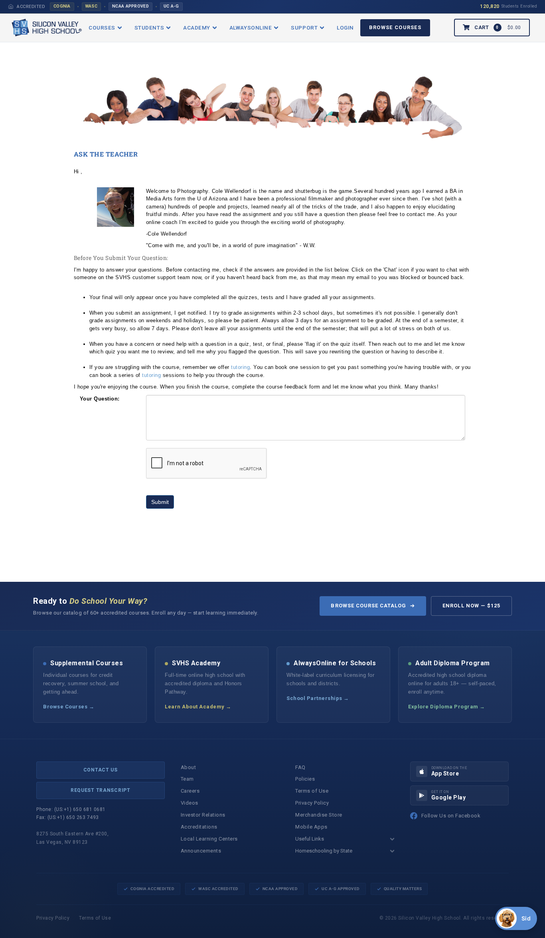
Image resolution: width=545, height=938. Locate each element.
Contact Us (100, 770)
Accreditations (199, 827)
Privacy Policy (312, 803)
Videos (189, 803)
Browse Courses (395, 27)
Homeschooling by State (323, 851)
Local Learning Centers (209, 839)
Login (345, 27)
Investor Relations (203, 815)
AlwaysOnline (250, 27)
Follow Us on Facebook (451, 816)
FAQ (300, 767)
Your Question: (100, 399)
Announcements (201, 851)
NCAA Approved (130, 6)
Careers (190, 791)
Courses (102, 27)
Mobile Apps (311, 827)
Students (149, 27)
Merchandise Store (318, 815)
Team (187, 779)
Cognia (62, 6)
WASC (91, 6)
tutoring (240, 367)
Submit (160, 502)
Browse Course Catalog (368, 606)
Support (304, 27)
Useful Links (309, 839)
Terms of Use (311, 791)
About (188, 767)
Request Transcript (100, 790)
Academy (196, 27)
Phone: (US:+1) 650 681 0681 (71, 809)
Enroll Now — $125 (471, 606)
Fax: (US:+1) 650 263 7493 (67, 817)
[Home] (11, 6)
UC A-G (171, 6)
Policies (305, 779)
